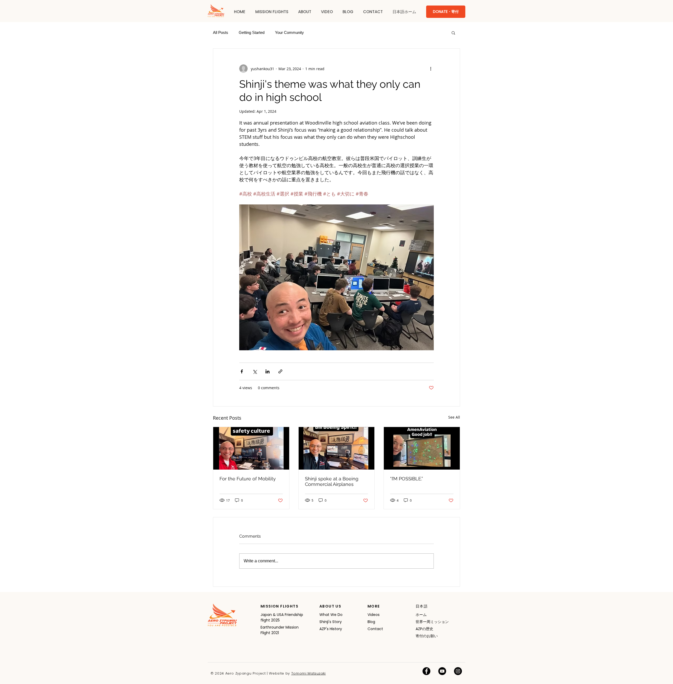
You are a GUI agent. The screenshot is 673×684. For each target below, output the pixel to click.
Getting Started (251, 32)
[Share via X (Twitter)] (254, 371)
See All (454, 417)
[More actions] (430, 68)
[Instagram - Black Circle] (458, 671)
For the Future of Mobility (248, 478)
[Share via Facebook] (241, 371)
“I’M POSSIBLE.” (406, 478)
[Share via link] (280, 371)
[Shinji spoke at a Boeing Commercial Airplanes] (337, 448)
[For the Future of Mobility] (251, 448)
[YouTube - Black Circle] (442, 671)
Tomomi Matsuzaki (308, 673)
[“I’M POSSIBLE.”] (422, 448)
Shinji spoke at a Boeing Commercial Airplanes (331, 481)
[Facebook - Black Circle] (426, 671)
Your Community (289, 32)
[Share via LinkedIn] (267, 371)
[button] (271, 12)
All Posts (220, 32)
